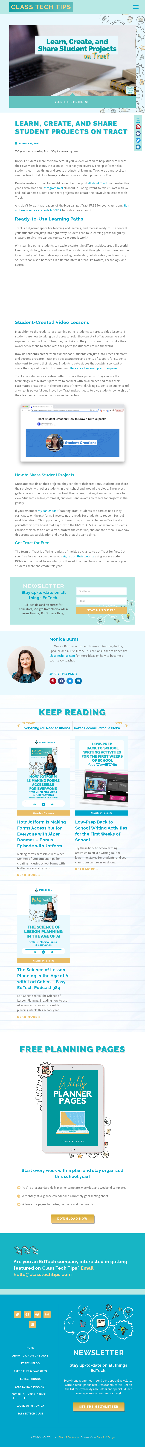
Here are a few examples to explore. (93, 368)
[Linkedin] (32, 1324)
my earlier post (48, 511)
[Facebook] (27, 1314)
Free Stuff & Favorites (30, 1371)
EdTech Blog (30, 1363)
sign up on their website (78, 556)
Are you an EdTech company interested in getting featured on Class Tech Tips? (70, 1268)
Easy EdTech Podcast (30, 1386)
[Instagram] (47, 1314)
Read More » (29, 875)
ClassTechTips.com (62, 656)
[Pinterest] (37, 1314)
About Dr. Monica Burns (30, 1355)
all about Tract (97, 183)
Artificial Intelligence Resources (29, 1396)
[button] (136, 6)
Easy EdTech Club (30, 1413)
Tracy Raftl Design (106, 1437)
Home (30, 1347)
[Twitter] (17, 1314)
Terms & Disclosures (69, 1437)
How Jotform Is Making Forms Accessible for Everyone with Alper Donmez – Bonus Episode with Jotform (41, 833)
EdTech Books (30, 1379)
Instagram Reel (53, 188)
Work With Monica (30, 1405)
